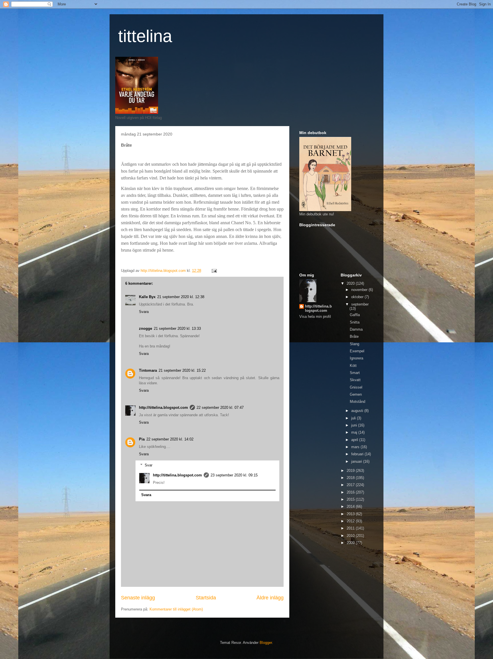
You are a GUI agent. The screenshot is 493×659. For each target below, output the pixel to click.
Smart (355, 373)
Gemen (356, 394)
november (360, 290)
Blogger (266, 642)
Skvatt (355, 380)
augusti (357, 411)
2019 (351, 470)
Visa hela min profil (315, 316)
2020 (351, 283)
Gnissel (356, 387)
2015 (351, 499)
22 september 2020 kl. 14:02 (169, 439)
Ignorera (356, 358)
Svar (148, 465)
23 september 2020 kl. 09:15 (234, 475)
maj (354, 432)
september (360, 304)
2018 (351, 478)
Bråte (354, 336)
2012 (351, 521)
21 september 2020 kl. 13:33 (177, 328)
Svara (144, 312)
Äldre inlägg (270, 598)
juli (354, 418)
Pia (142, 439)
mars (356, 447)
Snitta (354, 322)
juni (354, 425)
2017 (351, 485)
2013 (351, 514)
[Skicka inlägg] (214, 270)
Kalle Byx (147, 297)
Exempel (357, 351)
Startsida (206, 598)
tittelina (145, 36)
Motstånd (357, 401)
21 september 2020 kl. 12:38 (180, 297)
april (355, 440)
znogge (145, 328)
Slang (354, 344)
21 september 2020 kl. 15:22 (182, 370)
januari (357, 461)
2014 (351, 506)
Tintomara (148, 370)
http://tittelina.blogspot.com (163, 407)
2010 (351, 535)
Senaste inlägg (138, 598)
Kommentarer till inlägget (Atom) (176, 609)
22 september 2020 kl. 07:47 (220, 407)
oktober (358, 297)
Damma (356, 329)
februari (358, 454)
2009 (351, 543)
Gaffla (355, 315)
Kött (353, 365)
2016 (351, 492)
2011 (351, 528)
